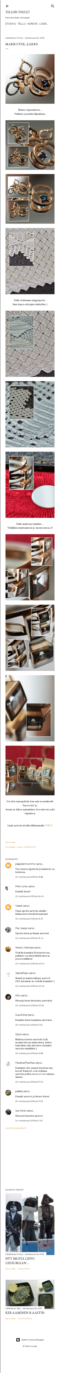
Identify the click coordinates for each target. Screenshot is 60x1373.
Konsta (33, 23)
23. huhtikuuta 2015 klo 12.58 (29, 1053)
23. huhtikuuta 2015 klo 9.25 (28, 1025)
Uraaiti (18, 905)
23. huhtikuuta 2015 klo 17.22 (29, 1082)
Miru (17, 995)
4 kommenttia (25, 1318)
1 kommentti (24, 1268)
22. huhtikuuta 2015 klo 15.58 (29, 877)
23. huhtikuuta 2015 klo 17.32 (29, 1101)
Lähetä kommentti (15, 1128)
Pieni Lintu (21, 886)
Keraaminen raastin (24, 1312)
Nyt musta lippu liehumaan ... (20, 1260)
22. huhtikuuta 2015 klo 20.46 (29, 986)
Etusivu (10, 23)
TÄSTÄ (49, 825)
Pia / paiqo (21, 928)
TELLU (22, 23)
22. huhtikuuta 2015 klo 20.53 (29, 1005)
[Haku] (53, 5)
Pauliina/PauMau (25, 1062)
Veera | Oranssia (24, 947)
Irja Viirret (20, 1110)
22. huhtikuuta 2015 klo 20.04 (29, 963)
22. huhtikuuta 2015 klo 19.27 (29, 918)
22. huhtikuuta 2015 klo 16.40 (29, 896)
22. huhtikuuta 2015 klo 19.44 (29, 938)
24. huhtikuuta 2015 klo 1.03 (28, 1120)
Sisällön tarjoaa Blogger (32, 1339)
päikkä (19, 1091)
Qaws (18, 1034)
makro (19, 847)
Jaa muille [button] (10, 842)
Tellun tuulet (17, 12)
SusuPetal (21, 1014)
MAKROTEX (30, 847)
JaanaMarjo (21, 973)
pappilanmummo (25, 863)
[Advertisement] (30, 1159)
